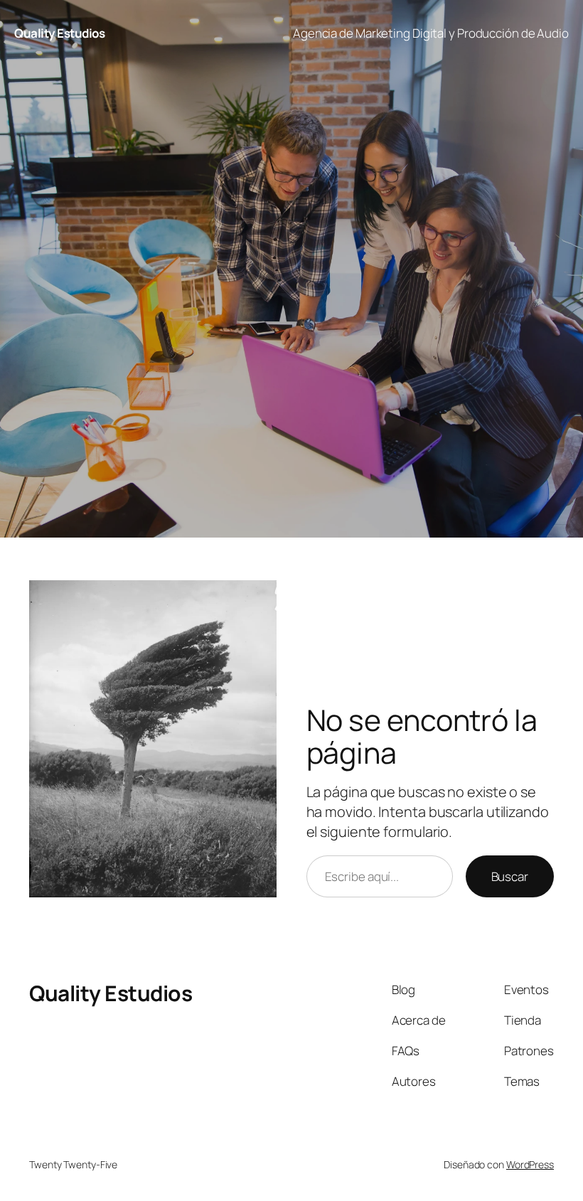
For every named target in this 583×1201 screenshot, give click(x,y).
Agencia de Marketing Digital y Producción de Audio (431, 33)
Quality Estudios (59, 33)
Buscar (509, 876)
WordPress (530, 1164)
